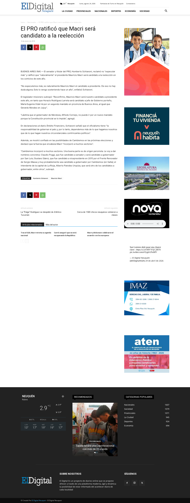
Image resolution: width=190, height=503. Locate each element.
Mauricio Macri (56, 178)
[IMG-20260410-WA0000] (146, 372)
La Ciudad (67, 11)
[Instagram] (134, 483)
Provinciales (84, 11)
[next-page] (27, 241)
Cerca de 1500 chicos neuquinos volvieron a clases (97, 213)
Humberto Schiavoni (40, 178)
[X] (30, 47)
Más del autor (52, 225)
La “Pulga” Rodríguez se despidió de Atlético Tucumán (41, 213)
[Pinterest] (36, 47)
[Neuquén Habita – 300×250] (146, 144)
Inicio (23, 22)
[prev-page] (22, 241)
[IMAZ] (146, 314)
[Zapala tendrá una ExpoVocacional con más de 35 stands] (95, 429)
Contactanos (130, 3)
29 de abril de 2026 (154, 260)
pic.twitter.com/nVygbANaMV (143, 252)
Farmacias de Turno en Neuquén (112, 3)
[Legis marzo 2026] (146, 189)
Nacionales (101, 11)
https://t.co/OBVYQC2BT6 (148, 249)
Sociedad (145, 11)
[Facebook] (23, 47)
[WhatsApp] (42, 47)
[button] (166, 11)
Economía (130, 11)
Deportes (116, 11)
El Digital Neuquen (39, 500)
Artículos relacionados (32, 225)
